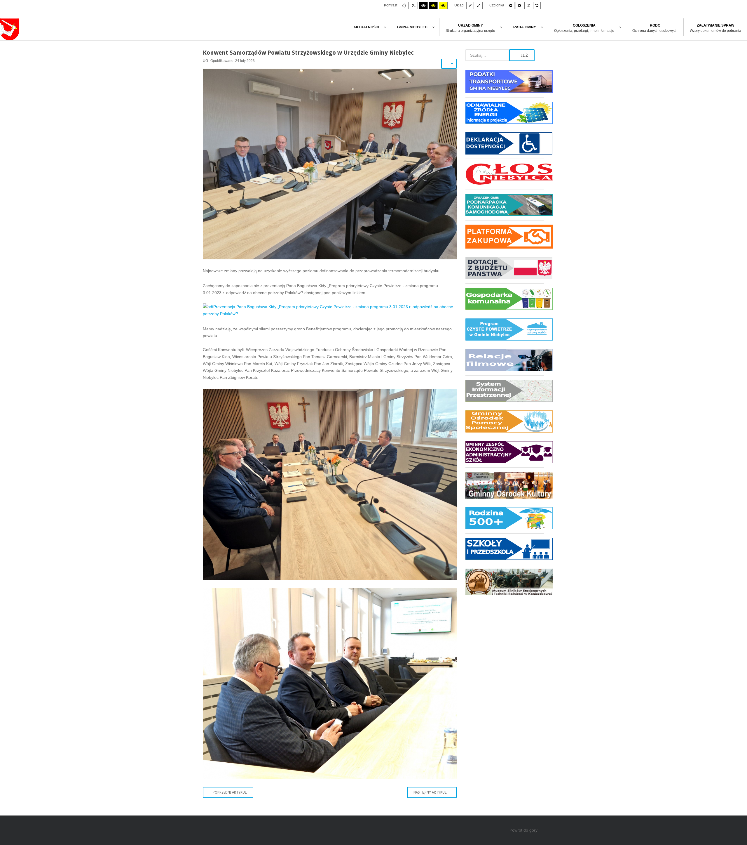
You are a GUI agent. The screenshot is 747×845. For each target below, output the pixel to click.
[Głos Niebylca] (504, 174)
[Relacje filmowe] (504, 360)
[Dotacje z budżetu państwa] (504, 268)
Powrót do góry (523, 830)
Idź (524, 55)
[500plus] (504, 518)
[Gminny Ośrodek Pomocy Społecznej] (504, 421)
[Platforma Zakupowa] (504, 236)
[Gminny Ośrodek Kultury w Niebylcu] (504, 485)
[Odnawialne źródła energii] (504, 112)
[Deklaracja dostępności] (504, 143)
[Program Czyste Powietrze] (504, 329)
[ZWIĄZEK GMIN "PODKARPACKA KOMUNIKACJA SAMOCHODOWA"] (504, 205)
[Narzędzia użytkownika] (449, 64)
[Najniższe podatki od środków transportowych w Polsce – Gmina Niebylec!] (504, 83)
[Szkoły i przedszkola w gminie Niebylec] (504, 548)
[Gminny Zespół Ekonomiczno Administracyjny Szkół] (504, 452)
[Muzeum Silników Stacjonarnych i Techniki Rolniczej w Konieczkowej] (504, 579)
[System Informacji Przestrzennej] (504, 390)
